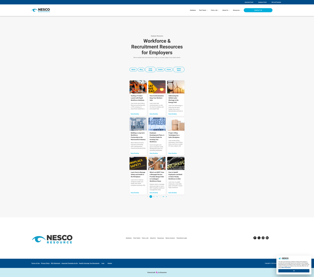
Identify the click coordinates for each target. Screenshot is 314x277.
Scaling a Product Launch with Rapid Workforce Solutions (137, 98)
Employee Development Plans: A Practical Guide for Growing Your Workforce (157, 137)
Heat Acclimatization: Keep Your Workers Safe (157, 98)
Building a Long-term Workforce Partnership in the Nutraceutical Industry (138, 136)
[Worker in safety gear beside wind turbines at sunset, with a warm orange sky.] (175, 86)
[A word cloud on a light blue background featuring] (157, 124)
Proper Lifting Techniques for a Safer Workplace (173, 135)
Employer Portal (262, 2)
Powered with (151, 270)
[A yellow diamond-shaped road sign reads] (157, 86)
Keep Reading (135, 114)
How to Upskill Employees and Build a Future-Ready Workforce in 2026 (175, 175)
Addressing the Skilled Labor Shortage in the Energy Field (173, 99)
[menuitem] (192, 10)
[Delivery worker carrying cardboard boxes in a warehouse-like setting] (175, 124)
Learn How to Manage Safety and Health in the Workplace (138, 174)
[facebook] (254, 236)
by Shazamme (162, 270)
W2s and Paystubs (276, 2)
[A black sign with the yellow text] (138, 163)
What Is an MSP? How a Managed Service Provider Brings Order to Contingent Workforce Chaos (157, 176)
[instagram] (263, 236)
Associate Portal (249, 2)
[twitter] (259, 236)
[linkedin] (267, 236)
